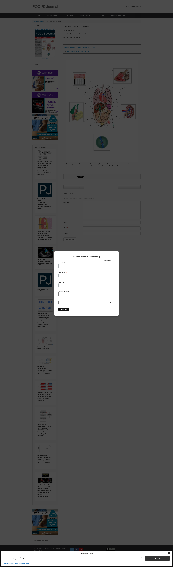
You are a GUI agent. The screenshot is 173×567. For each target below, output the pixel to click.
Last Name (62, 282)
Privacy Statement (20, 563)
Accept (157, 558)
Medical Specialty (63, 291)
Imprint (27, 563)
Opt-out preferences (8, 563)
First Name (62, 272)
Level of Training (63, 300)
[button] (169, 553)
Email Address (63, 263)
